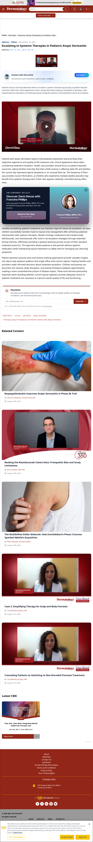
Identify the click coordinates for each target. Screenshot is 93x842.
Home (4, 35)
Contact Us (46, 759)
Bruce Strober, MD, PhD (16, 470)
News (50, 819)
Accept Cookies (67, 837)
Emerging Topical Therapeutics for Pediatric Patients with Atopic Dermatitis (32, 320)
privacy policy (47, 306)
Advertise (47, 757)
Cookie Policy (17, 833)
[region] (46, 831)
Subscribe (79, 301)
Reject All (82, 837)
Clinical (17, 316)
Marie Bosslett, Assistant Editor (19, 542)
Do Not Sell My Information (46, 765)
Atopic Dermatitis (40, 316)
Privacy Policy (46, 770)
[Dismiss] (86, 190)
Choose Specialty (44, 15)
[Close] (89, 824)
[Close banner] (90, 3)
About (46, 754)
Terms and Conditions (46, 768)
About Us (40, 819)
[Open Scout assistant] (80, 9)
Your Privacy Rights (46, 773)
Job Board (46, 762)
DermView (12, 35)
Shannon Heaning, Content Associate (21, 398)
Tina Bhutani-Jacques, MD (17, 610)
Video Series (7, 316)
